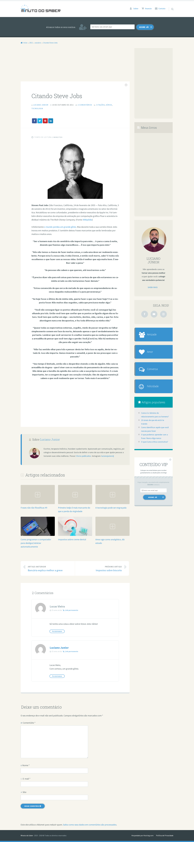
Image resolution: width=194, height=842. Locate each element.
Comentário (29, 722)
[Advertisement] (75, 65)
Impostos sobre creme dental (72, 539)
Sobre (135, 9)
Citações (100, 105)
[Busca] (170, 6)
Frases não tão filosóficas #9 (34, 507)
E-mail (26, 778)
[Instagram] (163, 314)
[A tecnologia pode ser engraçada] (112, 503)
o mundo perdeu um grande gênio (60, 226)
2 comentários (85, 105)
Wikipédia (87, 219)
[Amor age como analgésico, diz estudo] (112, 535)
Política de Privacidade (164, 835)
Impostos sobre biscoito (109, 568)
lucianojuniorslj (107, 456)
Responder (58, 631)
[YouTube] (154, 314)
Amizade (152, 334)
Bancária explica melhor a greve (45, 568)
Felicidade (153, 386)
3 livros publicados (83, 456)
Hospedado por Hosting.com (142, 835)
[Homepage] (40, 8)
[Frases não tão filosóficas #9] (38, 503)
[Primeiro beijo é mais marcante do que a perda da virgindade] (75, 503)
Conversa (152, 369)
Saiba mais (153, 287)
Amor (150, 351)
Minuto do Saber (27, 835)
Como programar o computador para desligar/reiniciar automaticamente (36, 543)
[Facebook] (144, 314)
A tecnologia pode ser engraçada (110, 507)
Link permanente (71, 610)
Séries (109, 105)
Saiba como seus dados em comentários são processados (89, 824)
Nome (26, 765)
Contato (161, 9)
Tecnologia (37, 108)
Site (24, 792)
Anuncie (148, 9)
